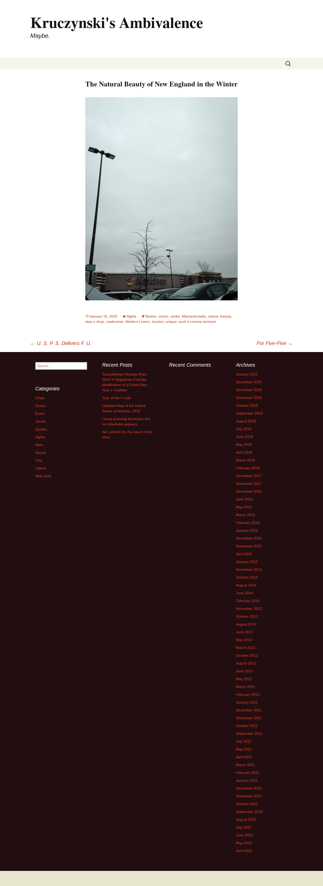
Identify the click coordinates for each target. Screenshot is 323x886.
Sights (131, 316)
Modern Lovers (138, 322)
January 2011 (247, 780)
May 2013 (244, 640)
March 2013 (245, 648)
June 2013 (244, 632)
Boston (150, 316)
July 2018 (243, 429)
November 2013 (249, 609)
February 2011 (247, 773)
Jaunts (40, 421)
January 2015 (247, 562)
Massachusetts (194, 316)
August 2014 (246, 585)
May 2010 (244, 843)
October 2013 (247, 616)
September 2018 (249, 413)
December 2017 (249, 476)
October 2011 (247, 726)
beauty (225, 316)
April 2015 (244, 554)
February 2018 (248, 468)
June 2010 (244, 835)
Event (39, 414)
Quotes (41, 429)
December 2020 (249, 382)
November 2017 (249, 484)
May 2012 (244, 679)
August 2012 (246, 663)
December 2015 (249, 538)
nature (213, 316)
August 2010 (246, 819)
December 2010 (249, 788)
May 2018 (244, 444)
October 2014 (247, 577)
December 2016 (249, 491)
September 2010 (249, 812)
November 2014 (249, 569)
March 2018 (245, 460)
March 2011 (245, 765)
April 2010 (244, 851)
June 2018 (244, 437)
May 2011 (244, 749)
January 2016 (247, 530)
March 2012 (245, 687)
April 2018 (244, 452)
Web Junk (43, 476)
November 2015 (249, 546)
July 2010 (243, 827)
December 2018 (249, 390)
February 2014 (248, 601)
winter (175, 316)
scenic (163, 316)
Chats (40, 398)
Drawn (40, 406)
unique (171, 322)
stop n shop (94, 322)
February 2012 (248, 694)
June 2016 (244, 499)
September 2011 (249, 734)
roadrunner (115, 322)
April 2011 (244, 757)
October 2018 (247, 405)
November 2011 (248, 718)
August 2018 (246, 421)
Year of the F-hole (116, 398)
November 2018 (249, 398)
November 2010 (249, 796)
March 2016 (245, 515)
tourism (158, 322)
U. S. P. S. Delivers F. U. (60, 343)
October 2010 (247, 804)
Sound (40, 453)
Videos (40, 468)
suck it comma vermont (197, 322)
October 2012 (247, 655)
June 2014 (244, 593)
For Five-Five (275, 343)
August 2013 (246, 624)
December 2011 (248, 710)
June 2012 (244, 671)
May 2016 (244, 507)
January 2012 (247, 702)
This (38, 460)
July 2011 (243, 741)
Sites (39, 445)
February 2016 (248, 523)
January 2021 (247, 374)
